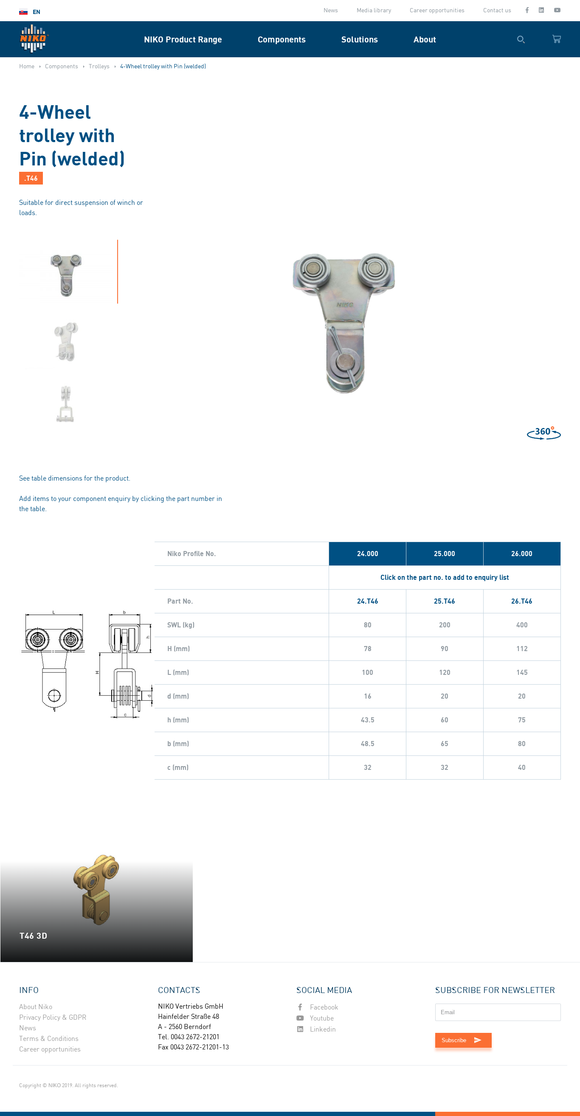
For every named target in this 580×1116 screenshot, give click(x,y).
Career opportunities (437, 11)
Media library (374, 11)
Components (282, 39)
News (331, 11)
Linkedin (322, 1029)
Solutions (359, 39)
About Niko (35, 1007)
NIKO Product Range (183, 39)
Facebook (323, 1007)
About (425, 39)
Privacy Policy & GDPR (53, 1017)
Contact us (497, 11)
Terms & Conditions (49, 1039)
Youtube (321, 1018)
